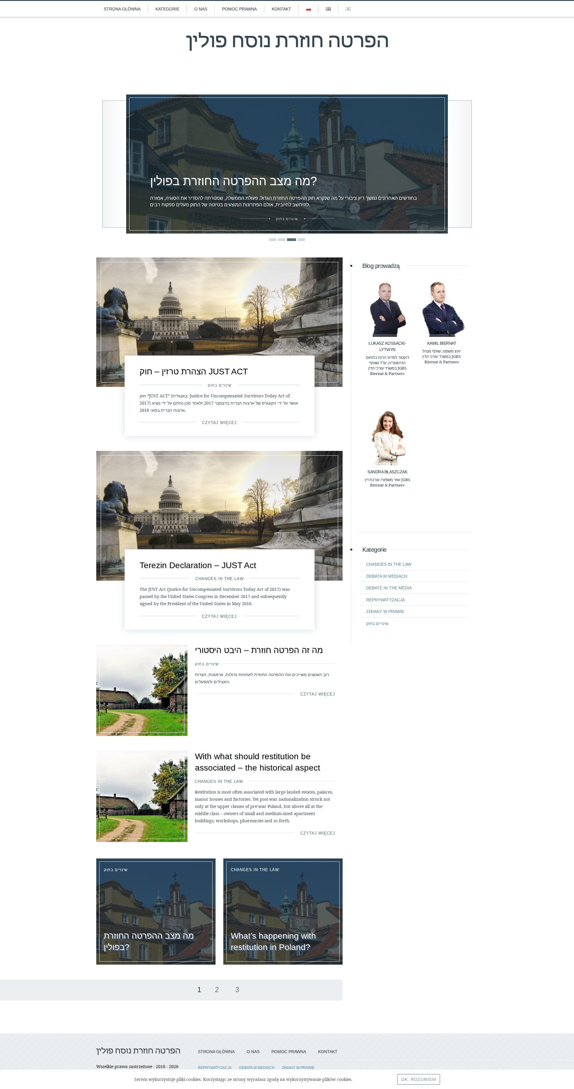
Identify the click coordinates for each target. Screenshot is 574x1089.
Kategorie (167, 9)
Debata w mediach (386, 576)
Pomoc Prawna (239, 9)
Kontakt (281, 9)
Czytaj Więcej (219, 422)
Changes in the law (220, 578)
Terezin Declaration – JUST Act (198, 565)
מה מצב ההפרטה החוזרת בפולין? (159, 97)
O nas (200, 9)
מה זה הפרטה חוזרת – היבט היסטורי (259, 650)
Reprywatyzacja (385, 599)
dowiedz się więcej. (372, 1079)
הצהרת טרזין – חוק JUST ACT (194, 371)
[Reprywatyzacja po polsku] (287, 47)
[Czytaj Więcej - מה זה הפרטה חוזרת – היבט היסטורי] (141, 690)
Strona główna (122, 9)
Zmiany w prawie (385, 611)
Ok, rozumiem (418, 1079)
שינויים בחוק (219, 385)
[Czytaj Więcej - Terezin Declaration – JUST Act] (219, 515)
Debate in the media (389, 587)
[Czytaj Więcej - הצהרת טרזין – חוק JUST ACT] (219, 322)
